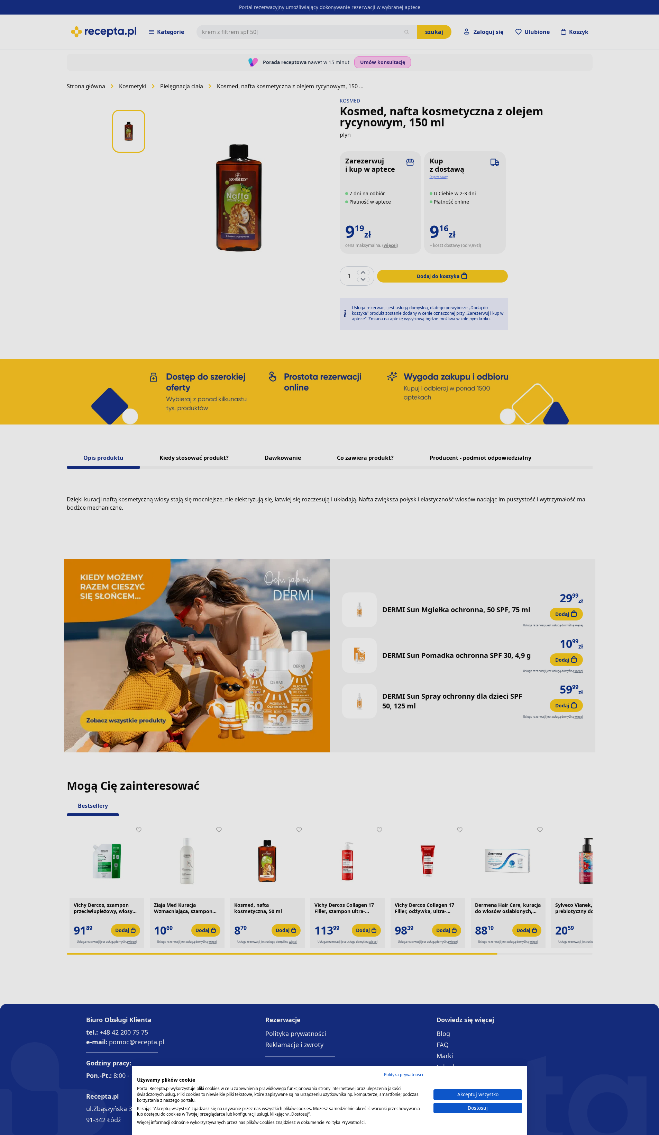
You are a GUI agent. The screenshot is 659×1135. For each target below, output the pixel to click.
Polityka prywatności (403, 1075)
